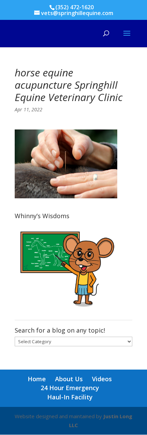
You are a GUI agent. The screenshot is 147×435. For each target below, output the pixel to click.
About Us (69, 379)
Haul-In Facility (70, 397)
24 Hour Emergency (70, 388)
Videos (102, 379)
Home (37, 379)
